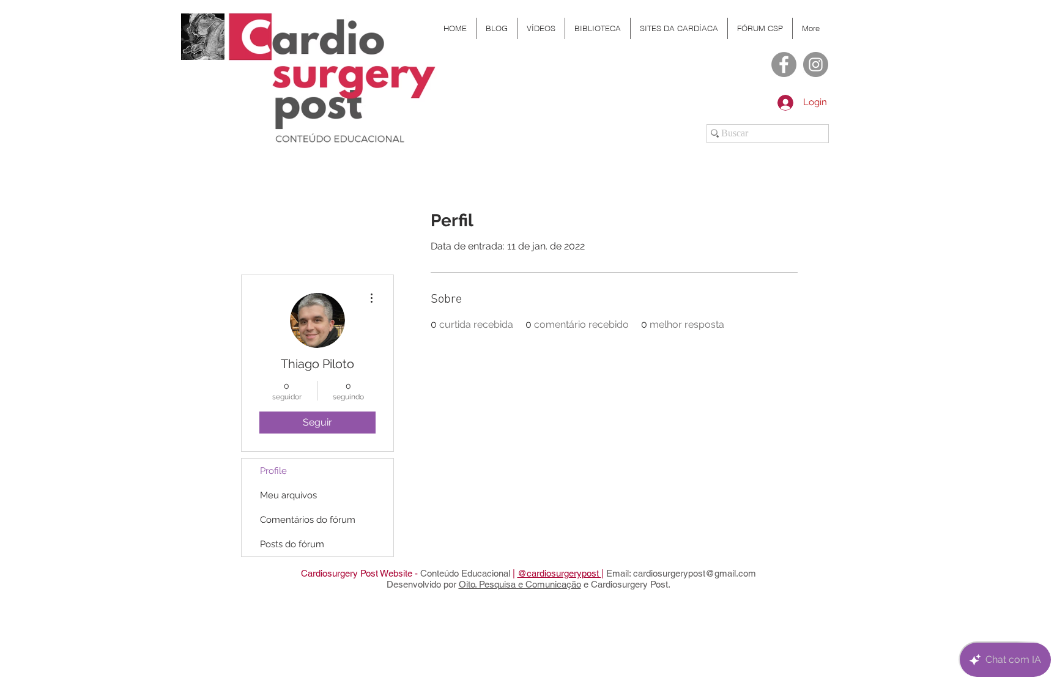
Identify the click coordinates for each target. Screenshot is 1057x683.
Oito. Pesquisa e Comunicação (520, 584)
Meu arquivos (288, 495)
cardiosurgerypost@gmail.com (694, 573)
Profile (273, 470)
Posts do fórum (292, 544)
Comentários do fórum (307, 519)
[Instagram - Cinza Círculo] (815, 64)
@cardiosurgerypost (559, 573)
